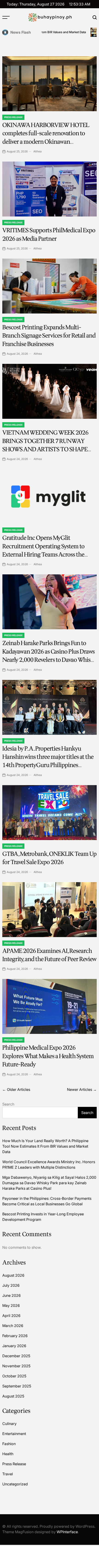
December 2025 (16, 1356)
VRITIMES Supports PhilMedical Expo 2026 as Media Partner (48, 234)
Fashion (9, 1443)
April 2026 (11, 1315)
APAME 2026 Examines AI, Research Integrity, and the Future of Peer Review (49, 955)
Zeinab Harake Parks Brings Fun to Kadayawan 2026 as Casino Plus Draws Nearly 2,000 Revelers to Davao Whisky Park (49, 656)
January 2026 (14, 1345)
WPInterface (67, 1532)
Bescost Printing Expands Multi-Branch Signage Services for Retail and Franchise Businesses (49, 336)
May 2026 (11, 1305)
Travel (7, 1474)
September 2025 (16, 1386)
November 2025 (16, 1366)
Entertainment (14, 1433)
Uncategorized (15, 1484)
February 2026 (15, 1335)
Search (8, 1104)
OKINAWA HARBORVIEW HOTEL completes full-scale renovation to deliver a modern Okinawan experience (45, 137)
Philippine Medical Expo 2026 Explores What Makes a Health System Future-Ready (48, 1056)
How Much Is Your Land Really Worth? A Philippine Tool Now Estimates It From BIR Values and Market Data (45, 1146)
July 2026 (11, 1285)
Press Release (13, 117)
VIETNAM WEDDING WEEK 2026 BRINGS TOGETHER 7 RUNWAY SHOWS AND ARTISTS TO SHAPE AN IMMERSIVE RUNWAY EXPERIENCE (45, 449)
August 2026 (13, 1275)
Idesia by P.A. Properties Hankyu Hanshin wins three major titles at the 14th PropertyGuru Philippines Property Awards (47, 761)
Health (7, 1453)
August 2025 (13, 1396)
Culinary (9, 1423)
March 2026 (12, 1325)
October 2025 (14, 1376)
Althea (37, 151)
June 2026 (11, 1295)
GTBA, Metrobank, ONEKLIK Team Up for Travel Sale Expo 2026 (49, 858)
